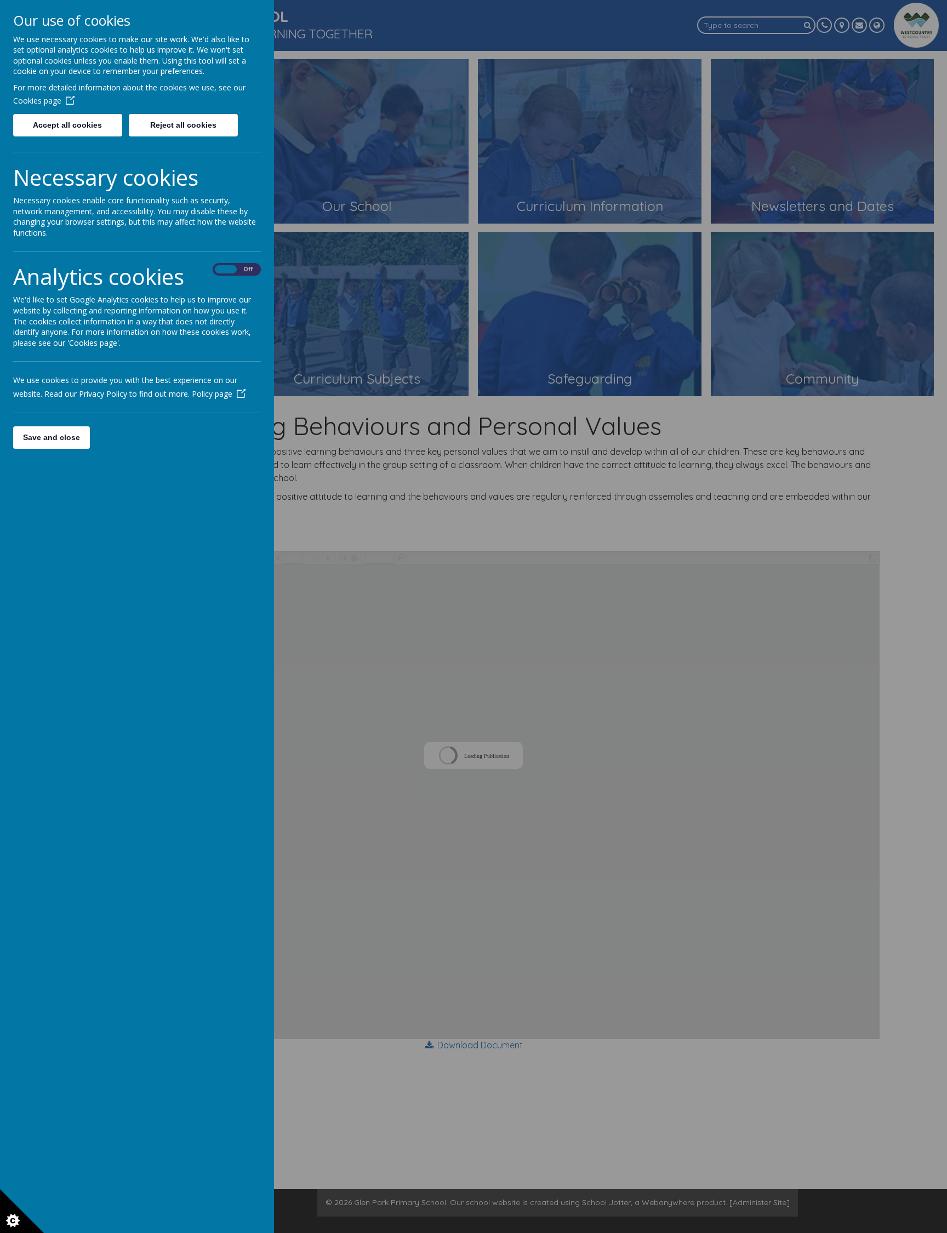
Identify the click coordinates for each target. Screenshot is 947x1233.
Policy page (212, 394)
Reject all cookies (183, 125)
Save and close (51, 437)
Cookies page (37, 100)
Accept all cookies (67, 125)
